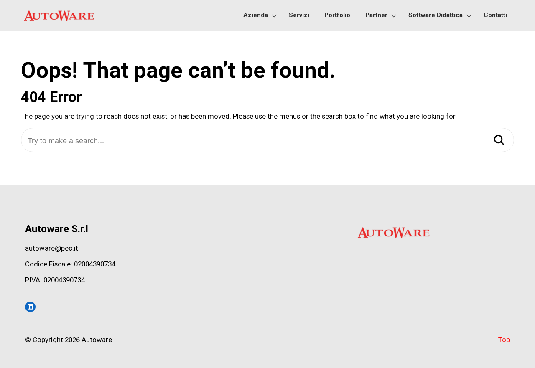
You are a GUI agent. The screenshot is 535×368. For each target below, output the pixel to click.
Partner (376, 15)
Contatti (495, 15)
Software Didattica (435, 15)
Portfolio (337, 15)
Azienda (255, 15)
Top (504, 339)
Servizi (299, 15)
